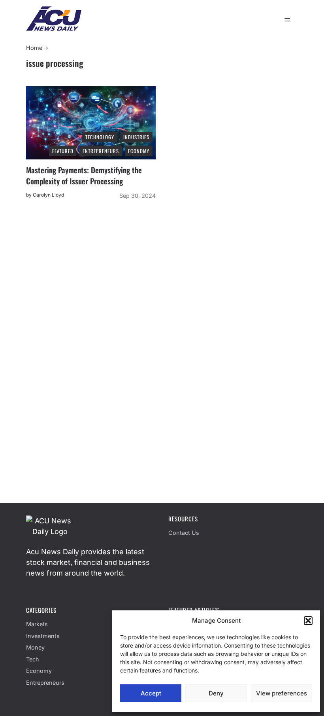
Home (34, 47)
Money (35, 647)
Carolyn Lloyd (48, 195)
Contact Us (183, 532)
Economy (39, 670)
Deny (216, 693)
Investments (43, 636)
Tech (32, 659)
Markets (37, 624)
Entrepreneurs (45, 682)
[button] (308, 621)
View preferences (281, 693)
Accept (151, 693)
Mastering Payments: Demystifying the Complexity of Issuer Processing (84, 175)
